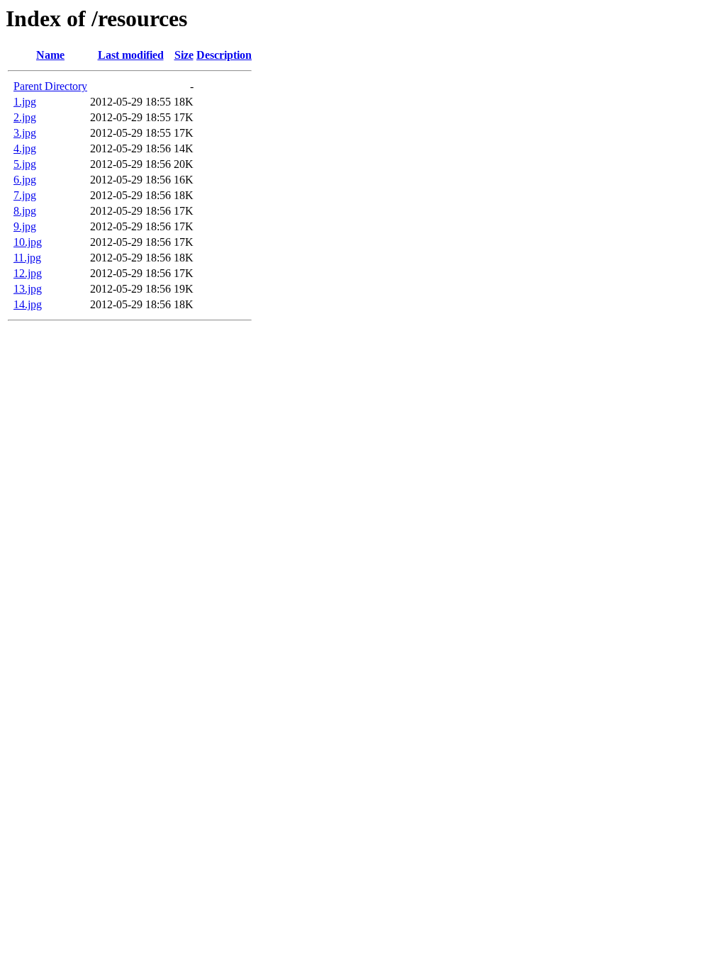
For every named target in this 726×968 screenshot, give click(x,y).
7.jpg (24, 195)
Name (50, 55)
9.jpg (24, 226)
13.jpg (27, 289)
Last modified (131, 55)
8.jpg (24, 211)
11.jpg (27, 258)
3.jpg (24, 133)
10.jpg (27, 242)
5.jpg (24, 164)
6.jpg (24, 180)
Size (184, 55)
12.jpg (27, 273)
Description (224, 55)
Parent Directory (50, 86)
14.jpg (27, 304)
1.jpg (24, 102)
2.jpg (24, 117)
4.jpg (24, 148)
